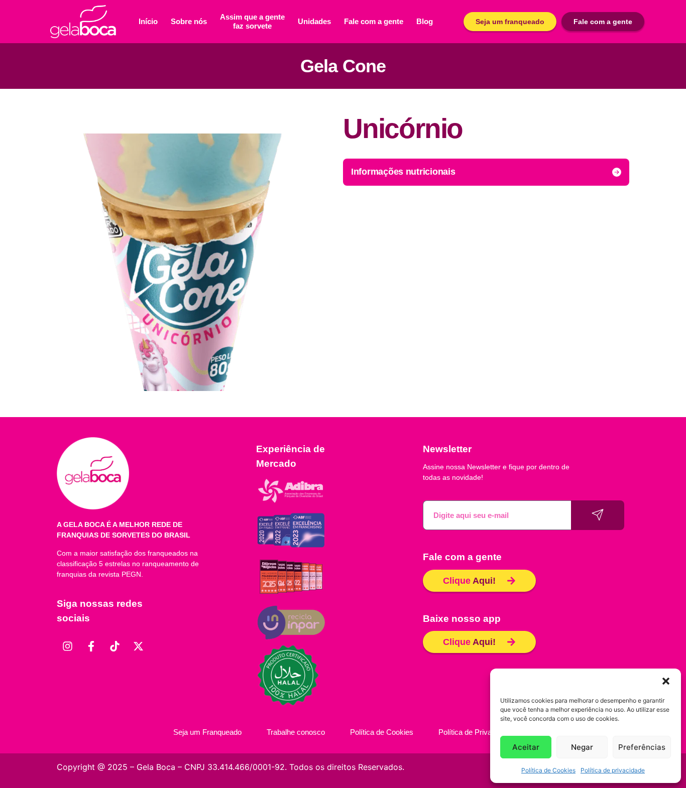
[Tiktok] (114, 646)
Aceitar (525, 747)
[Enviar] (597, 515)
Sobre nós (189, 21)
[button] (666, 681)
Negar (582, 747)
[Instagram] (67, 646)
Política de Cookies (548, 770)
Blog (424, 21)
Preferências (641, 747)
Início (148, 21)
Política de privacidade (613, 770)
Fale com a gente (373, 21)
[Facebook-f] (90, 646)
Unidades (314, 21)
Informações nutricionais (403, 172)
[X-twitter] (138, 646)
